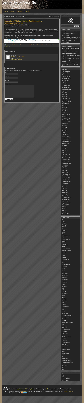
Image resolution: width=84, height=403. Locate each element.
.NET (11, 26)
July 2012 (64, 105)
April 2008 (64, 190)
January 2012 (65, 116)
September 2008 (66, 181)
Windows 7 (65, 358)
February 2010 (66, 154)
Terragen (64, 331)
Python (64, 309)
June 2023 (65, 74)
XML (63, 369)
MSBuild (64, 291)
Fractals (64, 257)
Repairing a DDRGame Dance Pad (71, 37)
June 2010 (65, 147)
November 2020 (66, 87)
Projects (26, 11)
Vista (63, 351)
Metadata (64, 286)
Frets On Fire (65, 259)
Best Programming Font (69, 53)
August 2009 (65, 165)
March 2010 (65, 152)
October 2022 (65, 80)
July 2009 (64, 167)
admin (11, 24)
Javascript (64, 275)
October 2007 (65, 201)
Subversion (65, 328)
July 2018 (64, 94)
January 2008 (65, 195)
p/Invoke (64, 299)
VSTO (63, 355)
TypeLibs (64, 340)
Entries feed (65, 376)
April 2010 (64, 150)
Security (64, 320)
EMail (63, 246)
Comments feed (66, 378)
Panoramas (65, 300)
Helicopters (65, 268)
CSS (63, 237)
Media (63, 284)
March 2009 (65, 172)
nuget (63, 295)
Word (63, 364)
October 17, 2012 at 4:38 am (17, 56)
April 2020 (64, 92)
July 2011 (64, 125)
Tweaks (64, 338)
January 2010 (65, 156)
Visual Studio (65, 353)
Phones (64, 304)
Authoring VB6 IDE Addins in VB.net (14, 16)
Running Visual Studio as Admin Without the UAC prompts (70, 39)
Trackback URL (35, 45)
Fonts (63, 255)
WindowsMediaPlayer (67, 362)
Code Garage (65, 235)
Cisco (63, 234)
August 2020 (65, 91)
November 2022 (66, 78)
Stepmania (65, 326)
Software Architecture (67, 322)
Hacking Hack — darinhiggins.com (70, 51)
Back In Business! (53, 16)
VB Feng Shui (65, 346)
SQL (63, 324)
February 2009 (66, 174)
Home (6, 11)
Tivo (63, 335)
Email (6, 76)
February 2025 (66, 71)
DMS (63, 243)
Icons (63, 271)
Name (6, 72)
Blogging (64, 232)
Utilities (64, 344)
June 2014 (65, 96)
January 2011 (65, 136)
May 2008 (64, 188)
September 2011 (66, 121)
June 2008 (65, 186)
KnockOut (64, 277)
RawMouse (65, 313)
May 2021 (64, 83)
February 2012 (66, 114)
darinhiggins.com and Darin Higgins (23, 389)
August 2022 (65, 82)
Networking (65, 293)
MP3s (63, 290)
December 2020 (66, 85)
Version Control (66, 349)
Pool (63, 308)
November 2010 (66, 138)
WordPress (65, 365)
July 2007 (64, 206)
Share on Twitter (46, 45)
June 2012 (65, 107)
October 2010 (65, 139)
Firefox (64, 252)
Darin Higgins (23, 391)
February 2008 (66, 194)
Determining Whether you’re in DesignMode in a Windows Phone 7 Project (23, 22)
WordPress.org (66, 380)
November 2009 (66, 159)
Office (63, 297)
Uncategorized (66, 342)
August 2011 (65, 123)
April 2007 (64, 212)
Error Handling (66, 248)
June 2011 (64, 127)
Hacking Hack (66, 50)
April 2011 (64, 130)
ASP (63, 228)
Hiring (63, 270)
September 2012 (66, 101)
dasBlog (64, 241)
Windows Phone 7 (17, 26)
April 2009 (64, 170)
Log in (63, 375)
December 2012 (66, 100)
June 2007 (65, 208)
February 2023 (66, 76)
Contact (19, 11)
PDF (63, 302)
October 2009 (65, 161)
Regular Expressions (67, 315)
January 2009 (65, 176)
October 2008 (65, 179)
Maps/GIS (64, 282)
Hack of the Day (66, 264)
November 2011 (66, 118)
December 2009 (66, 158)
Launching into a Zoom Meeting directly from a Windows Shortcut (70, 60)
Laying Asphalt (66, 42)
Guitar (63, 262)
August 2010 (65, 143)
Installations (65, 273)
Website (7, 80)
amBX (63, 223)
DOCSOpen (65, 244)
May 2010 (64, 148)
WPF (63, 367)
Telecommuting (66, 329)
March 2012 (65, 112)
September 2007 (66, 203)
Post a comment (24, 45)
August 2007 (65, 204)
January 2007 (65, 214)
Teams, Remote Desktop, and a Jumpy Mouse (70, 34)
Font (63, 253)
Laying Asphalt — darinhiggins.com (71, 48)
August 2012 (65, 103)
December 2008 (66, 177)
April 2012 (64, 111)
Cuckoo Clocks (66, 239)
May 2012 (64, 109)
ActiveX (64, 221)
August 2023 (65, 73)
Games (64, 261)
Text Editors (65, 333)
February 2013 (66, 98)
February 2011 (66, 134)
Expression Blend (66, 250)
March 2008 (65, 192)
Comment (7, 84)
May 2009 (64, 168)
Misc (63, 288)
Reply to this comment (16, 59)
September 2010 (66, 141)
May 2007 (64, 210)
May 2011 (64, 129)
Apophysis (64, 225)
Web (63, 356)
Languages (65, 279)
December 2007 (66, 197)
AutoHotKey (65, 230)
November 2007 (66, 199)
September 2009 (66, 163)
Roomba (64, 318)
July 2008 (64, 185)
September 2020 (66, 89)
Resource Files (66, 317)
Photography (65, 306)
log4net (64, 281)
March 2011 (65, 132)
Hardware (64, 266)
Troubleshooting (66, 337)
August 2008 (65, 183)
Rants (63, 311)
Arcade (64, 226)
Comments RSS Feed (11, 45)
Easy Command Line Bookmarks (70, 31)
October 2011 (65, 120)
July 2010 (64, 145)
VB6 (63, 347)
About (12, 11)
